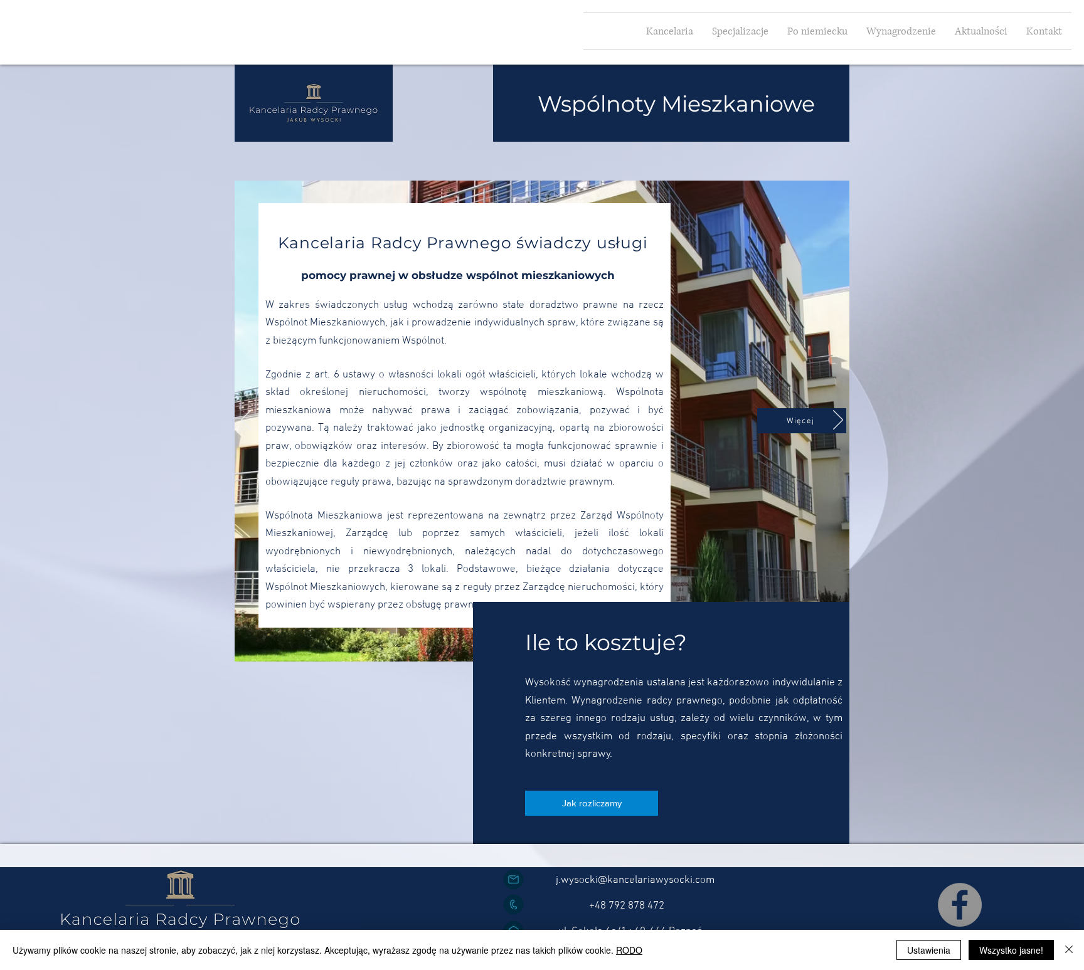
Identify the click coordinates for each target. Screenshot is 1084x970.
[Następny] (838, 420)
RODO (629, 950)
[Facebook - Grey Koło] (960, 905)
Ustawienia (928, 950)
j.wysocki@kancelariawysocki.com (635, 880)
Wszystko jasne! (1011, 950)
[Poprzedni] (246, 420)
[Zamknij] (1068, 950)
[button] (740, 31)
